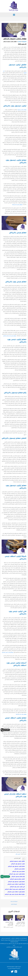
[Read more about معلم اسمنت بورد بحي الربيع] (20, 917)
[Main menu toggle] (14, 15)
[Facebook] (15, 971)
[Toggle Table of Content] (23, 859)
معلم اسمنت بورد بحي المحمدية (9, 924)
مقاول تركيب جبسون (21, 109)
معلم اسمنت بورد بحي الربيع (20, 923)
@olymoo (9, 966)
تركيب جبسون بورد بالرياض (18, 864)
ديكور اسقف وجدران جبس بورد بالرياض (15, 894)
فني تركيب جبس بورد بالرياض (17, 886)
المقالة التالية (14, 904)
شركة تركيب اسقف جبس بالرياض (16, 884)
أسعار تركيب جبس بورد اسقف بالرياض (15, 889)
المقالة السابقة (14, 901)
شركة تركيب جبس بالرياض (7, 652)
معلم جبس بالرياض (19, 869)
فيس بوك (18, 854)
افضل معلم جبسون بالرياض (17, 879)
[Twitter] (12, 971)
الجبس (23, 925)
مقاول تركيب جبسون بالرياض (17, 861)
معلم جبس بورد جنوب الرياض (9, 335)
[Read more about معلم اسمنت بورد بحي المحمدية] (8, 917)
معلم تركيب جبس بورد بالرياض (17, 874)
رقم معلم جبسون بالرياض (18, 876)
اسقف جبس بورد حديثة (17, 204)
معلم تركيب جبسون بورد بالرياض (16, 866)
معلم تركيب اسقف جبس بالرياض (16, 891)
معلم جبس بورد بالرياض (21, 714)
